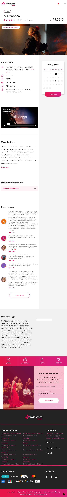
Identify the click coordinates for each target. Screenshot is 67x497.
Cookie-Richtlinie (26, 494)
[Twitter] (46, 477)
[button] (59, 3)
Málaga (7, 11)
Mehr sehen (20, 295)
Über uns (50, 443)
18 (56, 81)
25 (56, 84)
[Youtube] (56, 477)
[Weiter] (60, 64)
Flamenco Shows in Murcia (32, 464)
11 (55, 77)
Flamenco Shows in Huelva (32, 450)
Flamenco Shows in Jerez (31, 445)
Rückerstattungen (40, 494)
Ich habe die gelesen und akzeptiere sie (47, 393)
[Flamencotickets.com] (8, 4)
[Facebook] (51, 477)
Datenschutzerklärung (52, 492)
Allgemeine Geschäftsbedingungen (29, 492)
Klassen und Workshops (55, 438)
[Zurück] (46, 64)
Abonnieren (49, 400)
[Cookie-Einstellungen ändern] (64, 494)
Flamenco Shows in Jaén (10, 464)
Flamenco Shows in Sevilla (11, 433)
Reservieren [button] (53, 94)
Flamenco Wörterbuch (54, 433)
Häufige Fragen (53, 448)
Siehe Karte (20, 71)
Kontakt (49, 453)
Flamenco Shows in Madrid (32, 433)
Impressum (11, 492)
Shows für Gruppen (53, 436)
